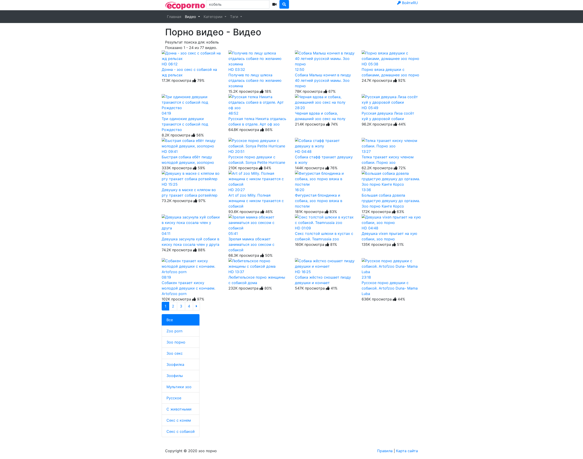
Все (169, 320)
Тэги (234, 16)
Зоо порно (175, 342)
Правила (385, 451)
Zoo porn (174, 331)
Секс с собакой (180, 431)
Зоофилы (174, 375)
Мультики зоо (179, 387)
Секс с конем (178, 420)
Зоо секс (174, 353)
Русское (173, 398)
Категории (214, 16)
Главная (174, 16)
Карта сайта (407, 451)
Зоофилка (175, 364)
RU (415, 2)
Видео (191, 16)
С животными (179, 409)
